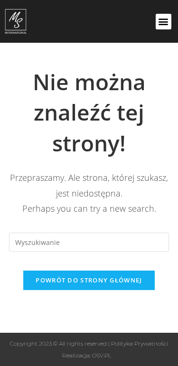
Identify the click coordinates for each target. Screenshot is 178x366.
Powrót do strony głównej (89, 280)
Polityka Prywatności (139, 343)
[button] (163, 21)
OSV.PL (102, 355)
